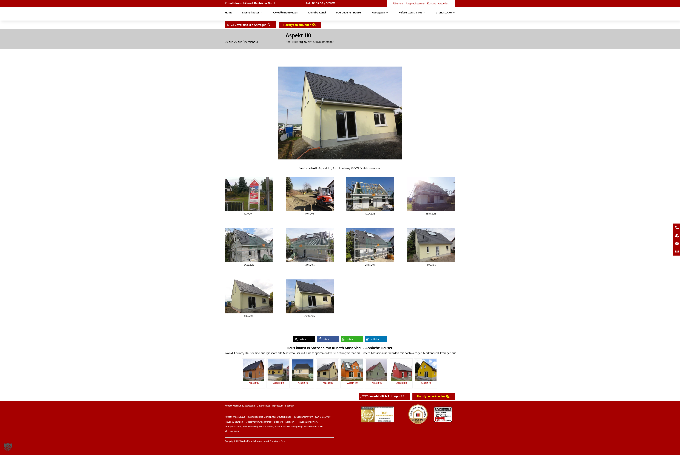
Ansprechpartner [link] (415, 3)
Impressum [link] (277, 405)
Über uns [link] (398, 3)
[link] (249, 210)
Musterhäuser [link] (250, 12)
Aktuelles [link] (443, 3)
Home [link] (228, 12)
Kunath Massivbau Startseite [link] (240, 405)
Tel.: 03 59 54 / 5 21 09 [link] (320, 3)
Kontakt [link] (431, 3)
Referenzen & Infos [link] (410, 12)
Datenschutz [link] (263, 405)
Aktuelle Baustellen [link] (285, 12)
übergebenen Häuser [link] (349, 12)
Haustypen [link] (378, 12)
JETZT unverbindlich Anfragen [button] (247, 25)
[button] (8, 447)
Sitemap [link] (289, 405)
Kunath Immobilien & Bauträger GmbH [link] (250, 3)
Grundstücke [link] (444, 12)
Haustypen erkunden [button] (297, 25)
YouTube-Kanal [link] (316, 12)
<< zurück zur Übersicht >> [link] (242, 42)
